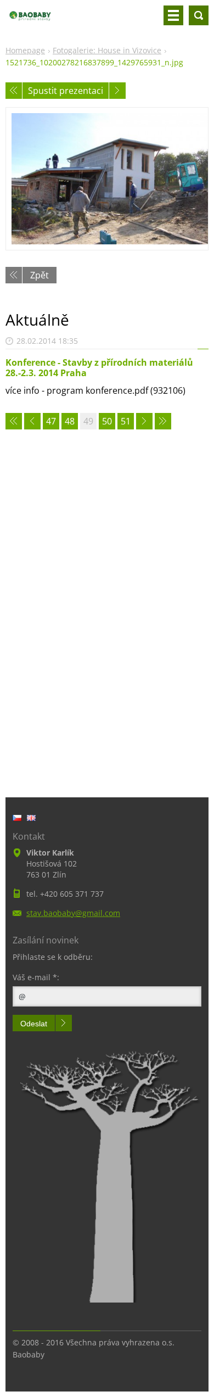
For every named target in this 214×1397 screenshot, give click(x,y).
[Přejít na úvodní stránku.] (30, 19)
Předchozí (13, 90)
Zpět (39, 275)
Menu (173, 15)
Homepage (25, 50)
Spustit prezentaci (65, 91)
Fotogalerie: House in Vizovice (107, 50)
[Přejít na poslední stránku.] (163, 421)
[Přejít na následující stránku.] (144, 421)
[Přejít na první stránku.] (13, 421)
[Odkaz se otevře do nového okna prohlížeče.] (107, 178)
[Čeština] (17, 817)
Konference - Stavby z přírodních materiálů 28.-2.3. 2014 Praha (99, 367)
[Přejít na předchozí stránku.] (32, 421)
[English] (31, 817)
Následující (117, 90)
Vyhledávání (199, 15)
